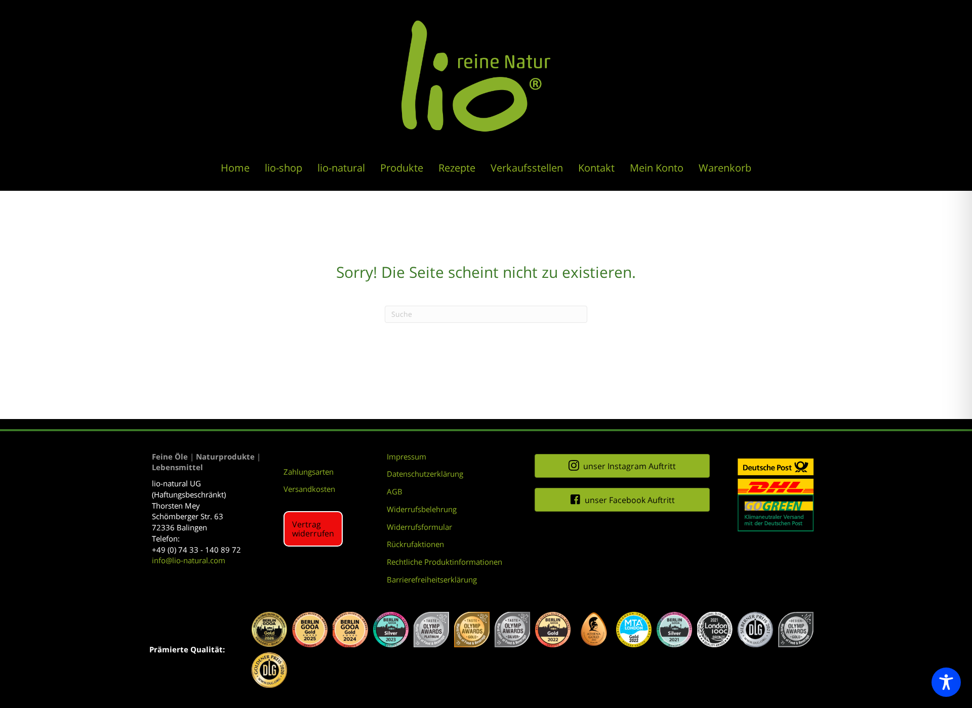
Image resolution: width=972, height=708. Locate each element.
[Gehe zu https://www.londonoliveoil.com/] (715, 629)
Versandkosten (309, 489)
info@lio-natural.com (188, 560)
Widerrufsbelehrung (422, 509)
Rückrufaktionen (415, 544)
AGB (394, 491)
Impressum (406, 456)
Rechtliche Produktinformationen (444, 562)
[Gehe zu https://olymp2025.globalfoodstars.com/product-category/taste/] (431, 629)
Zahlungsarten (309, 472)
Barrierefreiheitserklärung (432, 579)
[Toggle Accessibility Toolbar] (946, 682)
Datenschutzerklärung (425, 474)
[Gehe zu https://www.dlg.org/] (755, 629)
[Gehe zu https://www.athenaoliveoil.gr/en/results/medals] (593, 629)
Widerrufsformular (419, 527)
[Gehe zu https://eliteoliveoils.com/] (269, 629)
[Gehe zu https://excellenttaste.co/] (634, 629)
